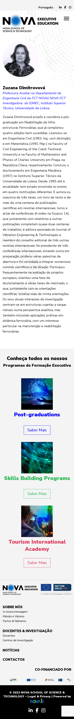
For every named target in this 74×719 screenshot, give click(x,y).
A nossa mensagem (15, 612)
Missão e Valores (13, 616)
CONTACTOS (14, 659)
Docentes (9, 636)
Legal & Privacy (39, 696)
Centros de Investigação (18, 640)
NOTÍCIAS (11, 650)
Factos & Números (14, 621)
